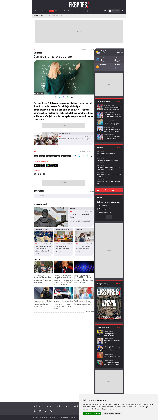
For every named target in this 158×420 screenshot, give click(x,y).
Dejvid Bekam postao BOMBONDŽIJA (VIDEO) (109, 333)
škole (35, 156)
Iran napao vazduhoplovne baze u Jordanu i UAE (109, 181)
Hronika (63, 11)
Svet (69, 11)
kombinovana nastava (53, 156)
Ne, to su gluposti (104, 209)
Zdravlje (86, 11)
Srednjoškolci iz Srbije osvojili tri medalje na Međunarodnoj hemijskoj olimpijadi (109, 137)
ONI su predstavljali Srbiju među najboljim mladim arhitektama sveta (109, 129)
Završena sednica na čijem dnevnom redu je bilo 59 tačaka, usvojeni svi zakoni (109, 167)
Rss (120, 190)
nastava (42, 156)
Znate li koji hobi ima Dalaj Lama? (109, 355)
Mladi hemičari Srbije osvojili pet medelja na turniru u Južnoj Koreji (109, 115)
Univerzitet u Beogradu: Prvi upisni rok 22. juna (64, 138)
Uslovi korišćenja (62, 417)
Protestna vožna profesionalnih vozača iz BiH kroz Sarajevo (109, 160)
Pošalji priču (115, 11)
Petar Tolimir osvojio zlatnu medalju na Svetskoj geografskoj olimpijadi (109, 122)
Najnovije (45, 11)
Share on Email (72, 97)
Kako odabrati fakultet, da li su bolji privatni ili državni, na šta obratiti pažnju (43, 242)
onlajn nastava (66, 156)
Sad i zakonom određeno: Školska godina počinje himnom (84, 242)
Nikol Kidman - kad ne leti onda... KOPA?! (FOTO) (109, 341)
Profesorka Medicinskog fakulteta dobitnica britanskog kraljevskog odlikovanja (109, 107)
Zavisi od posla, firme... (106, 212)
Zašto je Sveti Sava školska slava (64, 217)
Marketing (43, 417)
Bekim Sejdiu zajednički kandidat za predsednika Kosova (109, 153)
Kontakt (72, 417)
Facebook (35, 174)
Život (92, 11)
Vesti (51, 11)
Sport (80, 11)
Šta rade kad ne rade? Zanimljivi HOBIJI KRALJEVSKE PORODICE (109, 362)
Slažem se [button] (88, 413)
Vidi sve (118, 101)
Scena (74, 11)
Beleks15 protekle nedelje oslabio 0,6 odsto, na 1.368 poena (109, 174)
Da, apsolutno (103, 205)
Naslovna (37, 11)
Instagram (39, 174)
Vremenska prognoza (109, 52)
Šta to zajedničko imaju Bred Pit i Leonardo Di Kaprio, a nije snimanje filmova (109, 348)
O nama (35, 417)
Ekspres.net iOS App (39, 165)
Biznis (57, 11)
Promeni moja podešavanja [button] (111, 413)
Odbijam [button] (97, 413)
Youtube (43, 174)
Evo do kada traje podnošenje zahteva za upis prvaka (63, 242)
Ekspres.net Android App (52, 165)
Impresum (52, 417)
